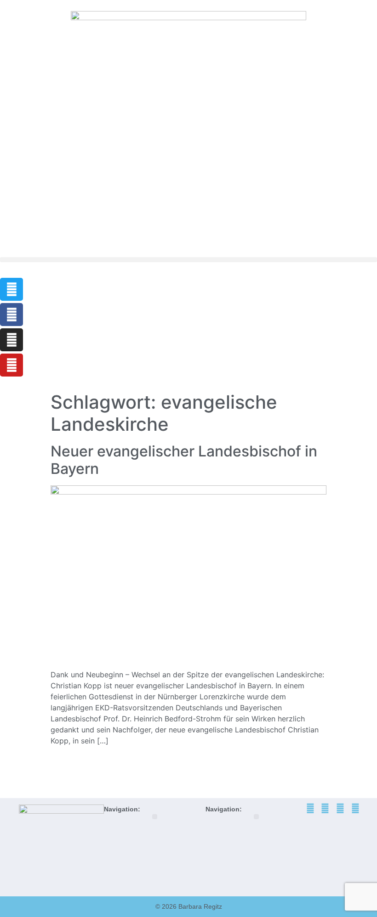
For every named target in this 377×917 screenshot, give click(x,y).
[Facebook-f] (11, 314)
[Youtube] (11, 365)
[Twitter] (11, 289)
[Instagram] (11, 339)
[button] (188, 259)
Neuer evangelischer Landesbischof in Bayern (184, 460)
